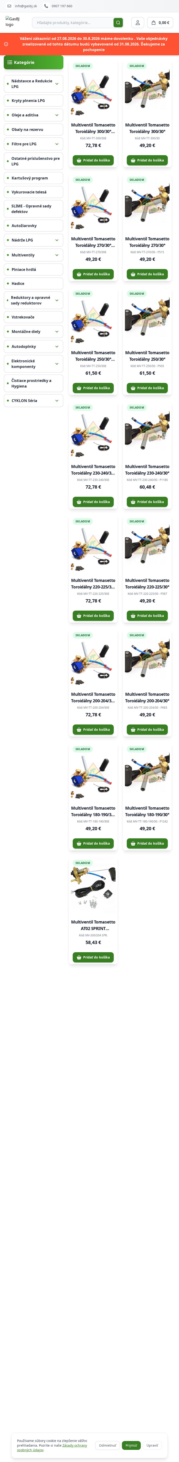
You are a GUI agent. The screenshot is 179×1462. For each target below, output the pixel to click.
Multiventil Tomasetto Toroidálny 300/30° (147, 128)
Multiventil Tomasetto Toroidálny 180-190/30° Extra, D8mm (93, 811)
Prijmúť (131, 1445)
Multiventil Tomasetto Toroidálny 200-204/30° (147, 697)
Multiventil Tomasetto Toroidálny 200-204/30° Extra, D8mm (93, 697)
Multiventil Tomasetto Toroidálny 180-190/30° (147, 811)
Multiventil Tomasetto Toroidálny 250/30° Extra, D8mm (93, 356)
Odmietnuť (107, 1445)
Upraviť (152, 1445)
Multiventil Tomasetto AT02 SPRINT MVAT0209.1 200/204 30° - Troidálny (93, 925)
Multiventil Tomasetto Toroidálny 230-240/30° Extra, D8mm (93, 470)
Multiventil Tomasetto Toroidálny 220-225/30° (147, 583)
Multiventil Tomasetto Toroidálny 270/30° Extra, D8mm (93, 242)
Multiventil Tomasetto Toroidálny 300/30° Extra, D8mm (93, 128)
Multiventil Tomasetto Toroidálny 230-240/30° (147, 470)
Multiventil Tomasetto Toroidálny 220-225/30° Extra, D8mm (93, 583)
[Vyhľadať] (118, 22)
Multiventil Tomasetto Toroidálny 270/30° (147, 242)
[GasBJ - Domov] (15, 22)
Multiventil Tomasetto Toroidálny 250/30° (147, 356)
